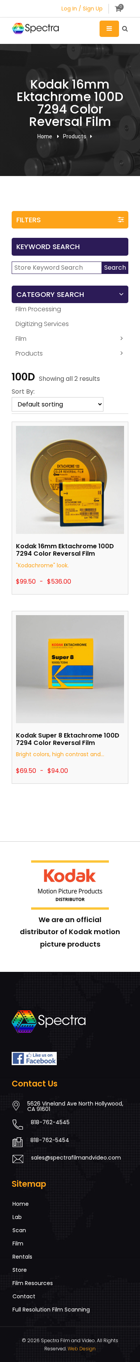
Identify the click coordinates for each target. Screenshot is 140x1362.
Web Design (82, 1348)
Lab (17, 1217)
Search (115, 267)
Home (44, 136)
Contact (23, 1296)
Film (21, 338)
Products (29, 353)
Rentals (22, 1256)
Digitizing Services (42, 323)
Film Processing (38, 309)
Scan (19, 1230)
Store (19, 1270)
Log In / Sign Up (82, 8)
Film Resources (32, 1283)
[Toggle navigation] (109, 29)
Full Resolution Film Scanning (51, 1309)
